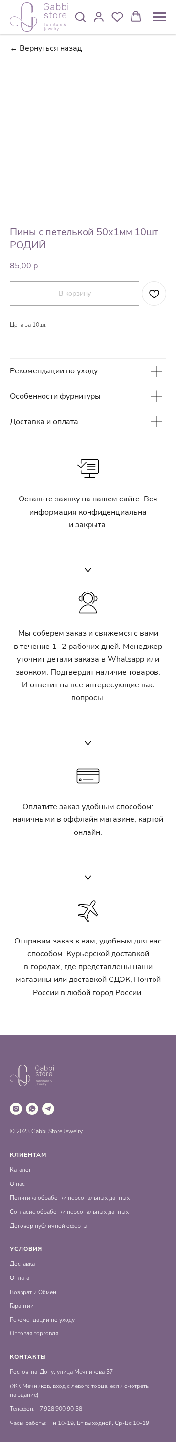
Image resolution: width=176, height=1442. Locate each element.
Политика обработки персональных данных (70, 1198)
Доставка (22, 1264)
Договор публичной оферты (49, 1226)
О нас (17, 1184)
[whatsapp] (32, 1109)
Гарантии (22, 1306)
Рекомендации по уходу (42, 1320)
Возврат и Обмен (33, 1292)
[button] (80, 16)
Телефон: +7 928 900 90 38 (46, 1409)
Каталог (20, 1170)
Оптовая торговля (34, 1333)
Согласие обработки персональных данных (69, 1212)
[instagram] (16, 1109)
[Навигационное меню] (159, 17)
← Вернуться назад (46, 48)
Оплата (19, 1278)
